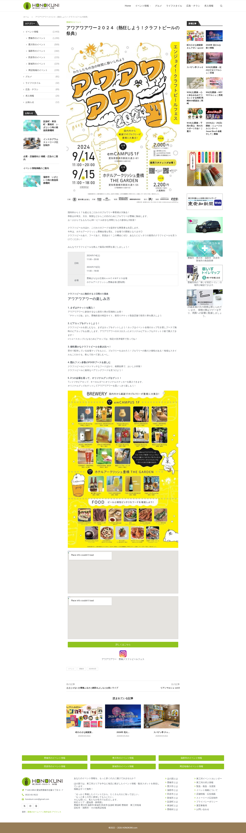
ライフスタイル (174, 6)
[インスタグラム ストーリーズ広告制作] (31, 143)
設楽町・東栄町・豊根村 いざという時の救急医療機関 (50, 126)
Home (128, 6)
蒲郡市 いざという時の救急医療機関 (50, 180)
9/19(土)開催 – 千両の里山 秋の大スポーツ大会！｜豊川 (195, 127)
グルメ (158, 6)
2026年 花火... (123, 732)
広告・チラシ (193, 6)
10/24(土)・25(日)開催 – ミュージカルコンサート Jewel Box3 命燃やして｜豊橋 (214, 128)
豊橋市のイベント (43, 38)
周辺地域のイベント (43, 70)
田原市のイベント (43, 57)
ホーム (26, 17)
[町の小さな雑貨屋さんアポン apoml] (84, 716)
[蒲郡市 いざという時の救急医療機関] (31, 181)
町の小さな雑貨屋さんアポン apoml (195, 46)
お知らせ (42, 102)
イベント (71, 669)
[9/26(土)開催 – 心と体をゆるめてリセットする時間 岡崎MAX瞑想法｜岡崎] (195, 83)
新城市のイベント (43, 63)
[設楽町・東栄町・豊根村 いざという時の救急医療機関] (31, 125)
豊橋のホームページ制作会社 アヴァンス (44, 812)
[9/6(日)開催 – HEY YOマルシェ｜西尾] (214, 83)
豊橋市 (81, 669)
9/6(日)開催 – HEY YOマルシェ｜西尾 (214, 93)
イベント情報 (142, 6)
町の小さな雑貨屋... (84, 732)
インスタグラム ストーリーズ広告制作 (50, 142)
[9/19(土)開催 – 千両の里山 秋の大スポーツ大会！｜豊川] (195, 113)
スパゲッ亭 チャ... (162, 732)
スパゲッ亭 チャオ (195, 67)
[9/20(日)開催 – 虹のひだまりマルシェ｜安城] (214, 58)
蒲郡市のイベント (43, 51)
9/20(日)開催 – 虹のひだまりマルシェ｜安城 (214, 70)
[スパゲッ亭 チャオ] (162, 716)
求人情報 (208, 6)
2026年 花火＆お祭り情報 (213, 46)
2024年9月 (92, 669)
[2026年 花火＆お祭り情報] (123, 716)
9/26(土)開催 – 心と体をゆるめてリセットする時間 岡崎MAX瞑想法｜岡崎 (195, 97)
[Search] (221, 6)
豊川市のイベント (43, 44)
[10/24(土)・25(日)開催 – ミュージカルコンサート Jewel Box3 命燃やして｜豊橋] (214, 113)
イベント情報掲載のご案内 (36, 168)
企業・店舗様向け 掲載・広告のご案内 (40, 158)
